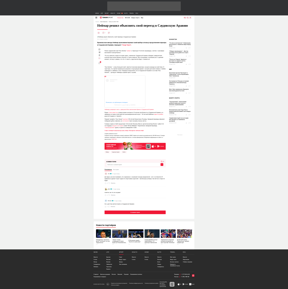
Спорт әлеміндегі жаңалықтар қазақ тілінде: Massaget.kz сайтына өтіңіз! (124, 130)
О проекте (96, 274)
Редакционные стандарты (100, 276)
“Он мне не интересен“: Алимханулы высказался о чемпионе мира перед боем (180, 44)
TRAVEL (131, 13)
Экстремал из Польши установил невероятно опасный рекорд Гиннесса (179, 82)
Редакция (126, 274)
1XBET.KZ (113, 139)
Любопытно (109, 264)
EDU (137, 13)
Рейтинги (96, 266)
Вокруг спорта (135, 17)
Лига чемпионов (123, 264)
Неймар (107, 152)
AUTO (126, 13)
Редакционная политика (136, 274)
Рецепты (108, 269)
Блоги (158, 261)
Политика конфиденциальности (136, 283)
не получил (125, 121)
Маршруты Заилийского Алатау (175, 265)
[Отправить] (162, 164)
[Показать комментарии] (103, 32)
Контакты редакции (105, 274)
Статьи (95, 259)
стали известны (113, 112)
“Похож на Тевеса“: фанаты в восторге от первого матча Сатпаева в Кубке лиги (177, 61)
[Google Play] (185, 284)
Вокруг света (173, 259)
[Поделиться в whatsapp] (99, 49)
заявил (129, 50)
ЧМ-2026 (127, 17)
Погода (95, 261)
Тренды (121, 261)
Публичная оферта (115, 285)
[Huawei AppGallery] (191, 284)
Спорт (120, 257)
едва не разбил (158, 114)
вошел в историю (118, 125)
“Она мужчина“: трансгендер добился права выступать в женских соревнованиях (177, 103)
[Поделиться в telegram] (99, 52)
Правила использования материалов (119, 283)
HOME (118, 13)
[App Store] (179, 284)
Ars (109, 173)
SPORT (107, 13)
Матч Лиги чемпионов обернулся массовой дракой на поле (179, 89)
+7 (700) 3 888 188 (185, 276)
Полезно (108, 261)
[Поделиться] (108, 32)
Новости (96, 257)
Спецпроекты (97, 264)
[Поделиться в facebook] (99, 55)
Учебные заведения (187, 261)
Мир (142, 17)
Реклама (114, 274)
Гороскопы (109, 266)
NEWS (97, 13)
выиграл (125, 119)
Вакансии (120, 274)
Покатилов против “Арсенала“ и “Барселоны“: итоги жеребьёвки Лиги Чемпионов (178, 74)
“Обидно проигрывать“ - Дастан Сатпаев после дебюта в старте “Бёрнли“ (178, 52)
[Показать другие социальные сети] (99, 58)
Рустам (109, 200)
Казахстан (120, 17)
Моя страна (173, 257)
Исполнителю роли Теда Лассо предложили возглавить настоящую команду (180, 111)
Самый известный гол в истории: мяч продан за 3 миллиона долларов (179, 119)
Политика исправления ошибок (151, 283)
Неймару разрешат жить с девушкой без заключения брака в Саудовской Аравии (129, 109)
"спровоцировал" (110, 127)
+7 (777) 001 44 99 (185, 274)
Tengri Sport (126, 45)
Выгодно (108, 259)
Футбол (124, 152)
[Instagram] (193, 275)
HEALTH (112, 13)
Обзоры (159, 264)
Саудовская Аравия (115, 152)
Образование (186, 259)
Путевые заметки (174, 261)
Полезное (159, 259)
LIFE (102, 13)
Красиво (108, 257)
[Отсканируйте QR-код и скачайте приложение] (135, 145)
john (109, 189)
